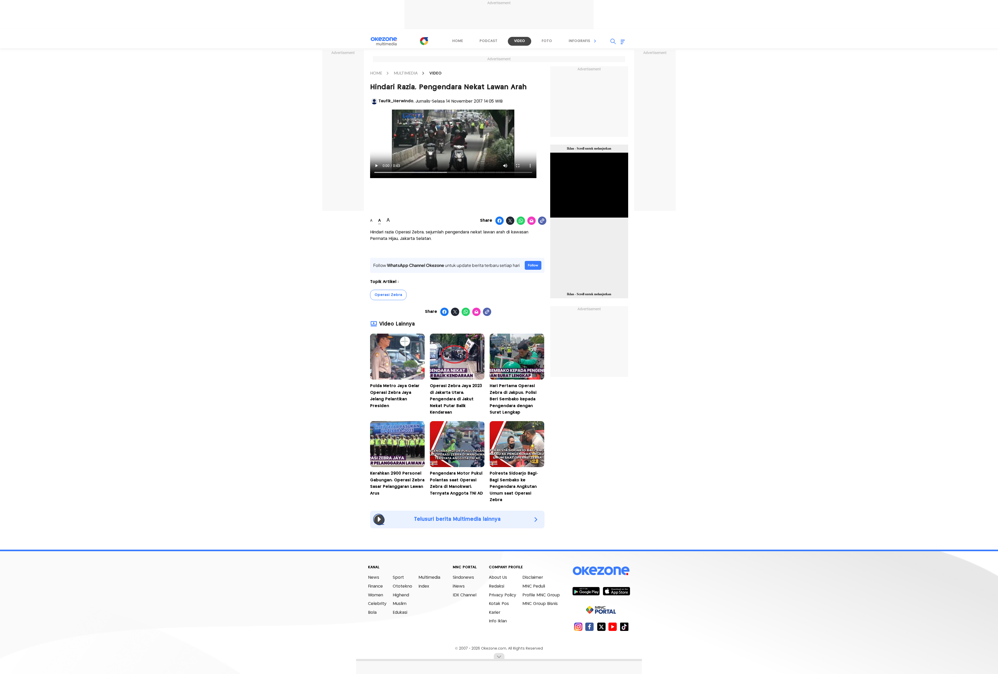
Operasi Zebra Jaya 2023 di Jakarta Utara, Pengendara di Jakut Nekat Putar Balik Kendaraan (456, 399)
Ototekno (402, 586)
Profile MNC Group (541, 595)
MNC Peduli (533, 586)
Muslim (399, 604)
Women (375, 595)
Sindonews (463, 577)
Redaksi (496, 586)
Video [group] (519, 41)
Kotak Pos (499, 604)
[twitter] (601, 626)
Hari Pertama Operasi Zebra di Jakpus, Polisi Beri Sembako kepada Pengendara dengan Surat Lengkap (513, 399)
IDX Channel (464, 595)
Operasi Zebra (388, 295)
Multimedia (429, 577)
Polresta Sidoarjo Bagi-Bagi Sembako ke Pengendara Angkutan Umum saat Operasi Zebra (514, 486)
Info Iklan (498, 621)
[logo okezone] (601, 570)
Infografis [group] (579, 41)
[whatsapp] (521, 221)
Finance (375, 586)
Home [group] (457, 41)
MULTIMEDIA (406, 73)
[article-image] (397, 378)
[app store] (616, 591)
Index (423, 586)
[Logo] (424, 41)
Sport (398, 577)
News (373, 577)
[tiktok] (624, 626)
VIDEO (435, 73)
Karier (494, 613)
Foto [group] (547, 41)
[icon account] (374, 101)
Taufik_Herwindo (395, 101)
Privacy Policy (502, 595)
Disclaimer (532, 577)
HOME (376, 73)
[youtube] (612, 626)
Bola (372, 613)
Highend (401, 595)
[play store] (586, 591)
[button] (595, 41)
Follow (533, 265)
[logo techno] (387, 41)
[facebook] (589, 626)
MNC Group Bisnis (540, 604)
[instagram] (578, 626)
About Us (498, 577)
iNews (459, 586)
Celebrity (377, 604)
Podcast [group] (488, 41)
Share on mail (531, 221)
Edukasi (400, 613)
